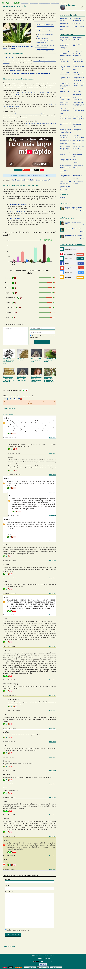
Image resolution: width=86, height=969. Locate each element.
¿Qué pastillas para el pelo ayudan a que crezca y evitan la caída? (36, 379)
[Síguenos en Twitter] (62, 272)
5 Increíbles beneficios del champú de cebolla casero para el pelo (78, 118)
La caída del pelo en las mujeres (78, 182)
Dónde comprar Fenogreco (21, 359)
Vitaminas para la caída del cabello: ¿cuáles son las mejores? (31, 180)
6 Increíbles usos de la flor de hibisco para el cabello (78, 67)
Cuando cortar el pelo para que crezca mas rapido (22, 378)
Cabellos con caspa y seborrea (65, 19)
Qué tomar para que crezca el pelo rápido (78, 98)
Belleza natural (24, 3)
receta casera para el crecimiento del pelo (41, 123)
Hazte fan (80, 263)
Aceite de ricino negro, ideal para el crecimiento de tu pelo (8, 361)
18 (10, 488)
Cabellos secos (76, 23)
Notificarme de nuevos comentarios (17, 930)
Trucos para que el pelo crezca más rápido (36, 360)
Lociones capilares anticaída (64, 92)
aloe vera (18, 94)
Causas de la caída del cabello (44, 24)
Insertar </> (18, 170)
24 (14, 433)
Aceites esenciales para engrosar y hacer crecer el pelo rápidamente (8, 379)
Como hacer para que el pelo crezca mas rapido (65, 67)
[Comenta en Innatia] (62, 249)
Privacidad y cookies (49, 955)
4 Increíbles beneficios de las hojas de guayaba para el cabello (78, 54)
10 (15, 511)
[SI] (13, 278)
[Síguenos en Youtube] (62, 254)
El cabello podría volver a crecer (64, 136)
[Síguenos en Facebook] (62, 263)
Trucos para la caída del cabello (65, 153)
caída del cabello (10, 57)
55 (10, 433)
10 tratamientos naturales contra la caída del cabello (77, 93)
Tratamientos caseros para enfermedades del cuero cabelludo (78, 78)
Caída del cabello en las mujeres (65, 175)
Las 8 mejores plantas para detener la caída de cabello (65, 61)
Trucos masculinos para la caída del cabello (77, 124)
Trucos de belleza (34, 3)
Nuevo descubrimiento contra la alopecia (78, 161)
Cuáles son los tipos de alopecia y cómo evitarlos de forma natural (65, 188)
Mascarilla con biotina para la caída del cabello (78, 142)
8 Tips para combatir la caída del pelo (78, 73)
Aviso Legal (39, 958)
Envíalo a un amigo (31, 967)
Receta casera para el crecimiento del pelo (65, 98)
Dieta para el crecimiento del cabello (78, 136)
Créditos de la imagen (48, 961)
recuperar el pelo (14, 70)
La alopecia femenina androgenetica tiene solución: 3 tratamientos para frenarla (65, 169)
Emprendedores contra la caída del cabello (77, 154)
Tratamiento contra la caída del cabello (65, 160)
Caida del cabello (55, 3)
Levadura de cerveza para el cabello (78, 130)
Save (43, 170)
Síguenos (81, 268)
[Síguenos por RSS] (62, 277)
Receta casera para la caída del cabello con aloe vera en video (31, 73)
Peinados (62, 29)
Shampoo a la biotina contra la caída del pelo (78, 109)
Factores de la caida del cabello (78, 166)
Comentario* (9, 892)
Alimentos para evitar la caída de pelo (65, 182)
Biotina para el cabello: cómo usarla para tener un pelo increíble (66, 131)
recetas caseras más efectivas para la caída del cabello (32, 92)
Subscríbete (80, 254)
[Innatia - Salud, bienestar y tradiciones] (10, 2)
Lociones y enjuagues (78, 26)
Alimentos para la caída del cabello (64, 103)
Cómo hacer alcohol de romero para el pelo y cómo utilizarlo (78, 104)
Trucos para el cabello (44, 3)
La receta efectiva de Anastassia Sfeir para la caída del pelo (65, 142)
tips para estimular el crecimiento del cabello (29, 114)
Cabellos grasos (64, 23)
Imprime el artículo (44, 967)
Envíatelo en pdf (56, 967)
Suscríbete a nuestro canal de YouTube (39, 175)
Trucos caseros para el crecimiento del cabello (50, 360)
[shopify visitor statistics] (43, 964)
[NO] (15, 278)
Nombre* (8, 879)
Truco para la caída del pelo (65, 123)
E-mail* (7, 885)
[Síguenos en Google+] (62, 268)
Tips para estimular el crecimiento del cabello (65, 73)
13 (10, 537)
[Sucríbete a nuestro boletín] (62, 258)
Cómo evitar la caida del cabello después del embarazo (78, 176)
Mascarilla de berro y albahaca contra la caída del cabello (65, 148)
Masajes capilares (43, 38)
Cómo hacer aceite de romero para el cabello (65, 117)
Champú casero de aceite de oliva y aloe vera (78, 61)
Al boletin (63, 197)
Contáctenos (47, 958)
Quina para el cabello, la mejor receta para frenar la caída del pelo (49, 379)
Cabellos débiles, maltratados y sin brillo (78, 19)
